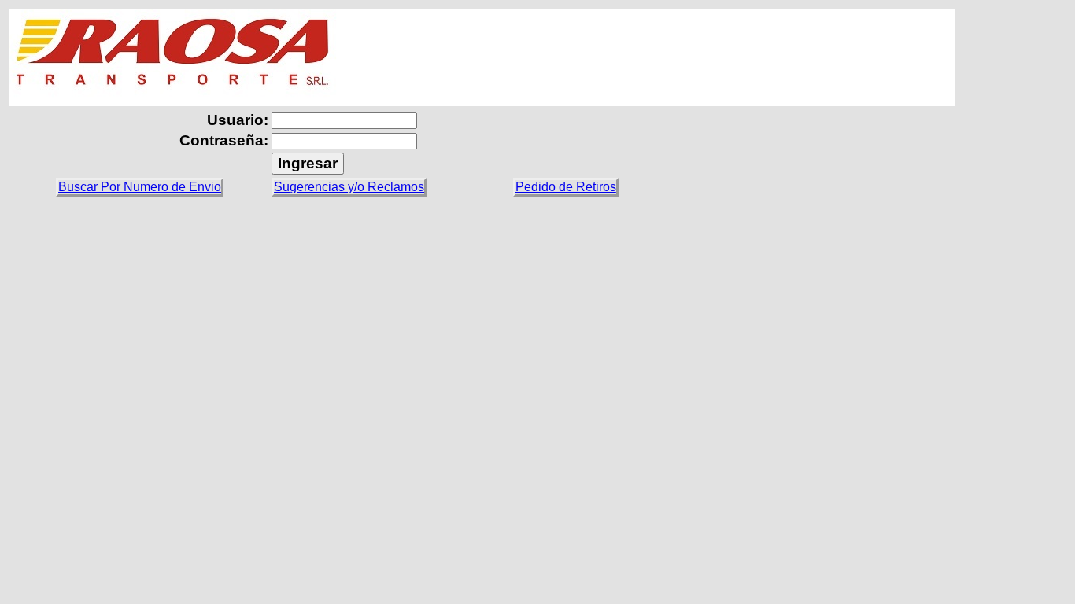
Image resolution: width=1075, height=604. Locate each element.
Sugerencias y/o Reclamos (349, 186)
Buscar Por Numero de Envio (139, 186)
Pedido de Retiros (565, 186)
